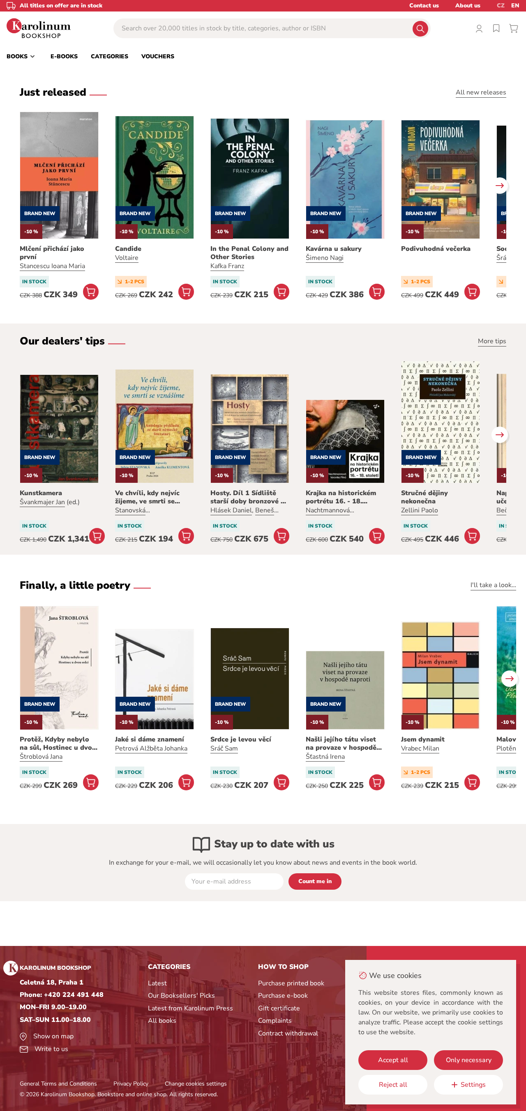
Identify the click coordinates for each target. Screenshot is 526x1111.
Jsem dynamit (423, 739)
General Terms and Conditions (58, 1084)
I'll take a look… (493, 585)
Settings (473, 1084)
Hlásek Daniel (231, 510)
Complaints (275, 1020)
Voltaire (126, 257)
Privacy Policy (130, 1084)
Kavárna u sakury (334, 249)
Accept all (393, 1060)
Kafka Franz (227, 266)
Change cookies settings (196, 1084)
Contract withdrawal (288, 1033)
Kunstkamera (41, 493)
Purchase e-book (283, 995)
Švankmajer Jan (42, 502)
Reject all (393, 1084)
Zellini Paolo (419, 510)
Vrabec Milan (420, 748)
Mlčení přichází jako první (52, 253)
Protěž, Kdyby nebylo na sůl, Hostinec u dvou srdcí (58, 743)
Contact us (424, 5)
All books (162, 1020)
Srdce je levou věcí (240, 739)
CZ (501, 5)
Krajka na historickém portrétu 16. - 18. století (341, 497)
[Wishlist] (496, 28)
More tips (492, 341)
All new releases (481, 92)
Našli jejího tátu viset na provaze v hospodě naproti (341, 743)
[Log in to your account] (479, 28)
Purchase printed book (291, 983)
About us (467, 5)
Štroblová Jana (41, 756)
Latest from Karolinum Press (190, 1008)
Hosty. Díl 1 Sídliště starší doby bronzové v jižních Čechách (247, 497)
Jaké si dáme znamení (149, 739)
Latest (157, 983)
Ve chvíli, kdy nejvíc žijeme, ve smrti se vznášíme (147, 497)
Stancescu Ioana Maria (52, 266)
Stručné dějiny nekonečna (424, 497)
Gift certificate (279, 1008)
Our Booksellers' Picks (181, 995)
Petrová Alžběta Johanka (151, 748)
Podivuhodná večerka (436, 249)
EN (515, 5)
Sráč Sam (224, 748)
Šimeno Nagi (325, 257)
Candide (128, 249)
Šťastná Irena (325, 756)
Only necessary (468, 1060)
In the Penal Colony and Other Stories (249, 253)
